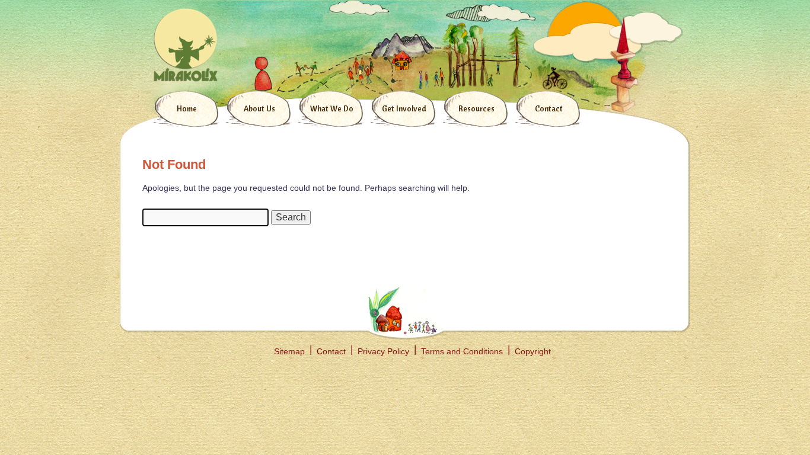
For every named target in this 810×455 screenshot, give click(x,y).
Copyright (533, 351)
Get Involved (404, 108)
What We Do (331, 108)
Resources (476, 108)
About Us (259, 108)
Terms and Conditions (462, 351)
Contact (549, 108)
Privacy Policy (383, 351)
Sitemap (289, 351)
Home (187, 108)
